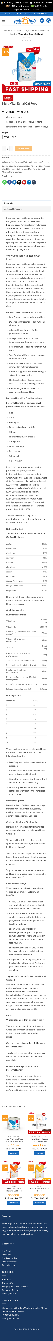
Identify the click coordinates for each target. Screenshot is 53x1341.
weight (5, 133)
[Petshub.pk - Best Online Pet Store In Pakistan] (25, 20)
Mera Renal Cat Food (36, 169)
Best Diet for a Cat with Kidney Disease (21, 166)
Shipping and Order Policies (15, 1286)
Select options (14, 1202)
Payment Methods (10, 1290)
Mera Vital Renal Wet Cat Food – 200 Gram (14, 1140)
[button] (3, 20)
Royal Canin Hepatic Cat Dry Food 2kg (39, 1140)
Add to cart (23, 148)
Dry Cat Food (30, 30)
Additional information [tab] (13, 209)
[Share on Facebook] (9, 182)
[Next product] (24, 39)
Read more (39, 1153)
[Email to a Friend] (19, 182)
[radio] (6, 137)
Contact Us (7, 1283)
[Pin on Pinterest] (24, 182)
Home (7, 30)
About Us (6, 1279)
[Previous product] (29, 39)
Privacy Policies (9, 1293)
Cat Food (17, 30)
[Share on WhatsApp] (4, 182)
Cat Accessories (9, 1258)
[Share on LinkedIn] (29, 182)
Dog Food (6, 1254)
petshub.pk (39, 888)
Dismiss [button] (35, 9)
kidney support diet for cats (16, 169)
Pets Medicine (8, 1265)
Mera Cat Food (43, 162)
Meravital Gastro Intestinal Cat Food (14, 1189)
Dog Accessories (9, 1261)
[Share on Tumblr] (34, 182)
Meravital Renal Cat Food (12, 172)
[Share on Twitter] (14, 182)
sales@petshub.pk (10, 1318)
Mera (35, 162)
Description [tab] (9, 203)
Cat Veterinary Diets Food (21, 162)
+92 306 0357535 (10, 1314)
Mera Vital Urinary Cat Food (39, 1189)
